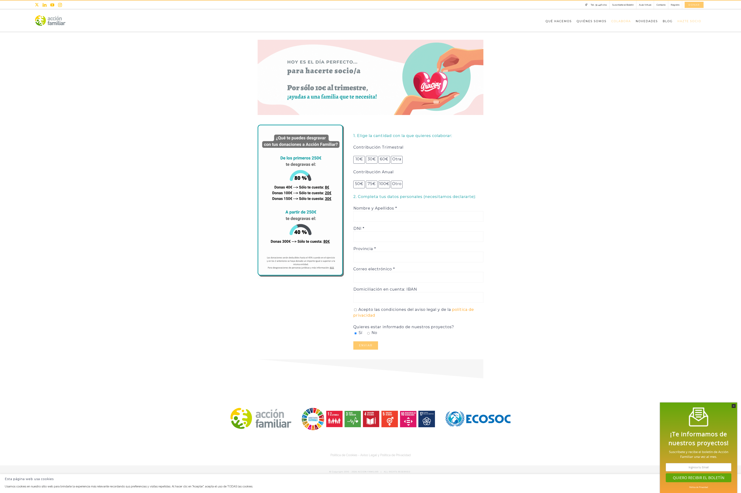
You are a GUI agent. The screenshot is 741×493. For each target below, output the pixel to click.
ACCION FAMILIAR (368, 471)
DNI (359, 228)
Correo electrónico (374, 269)
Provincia (364, 248)
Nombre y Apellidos (375, 208)
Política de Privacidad (698, 487)
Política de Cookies (343, 455)
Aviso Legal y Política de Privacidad (385, 455)
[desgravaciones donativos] (301, 126)
